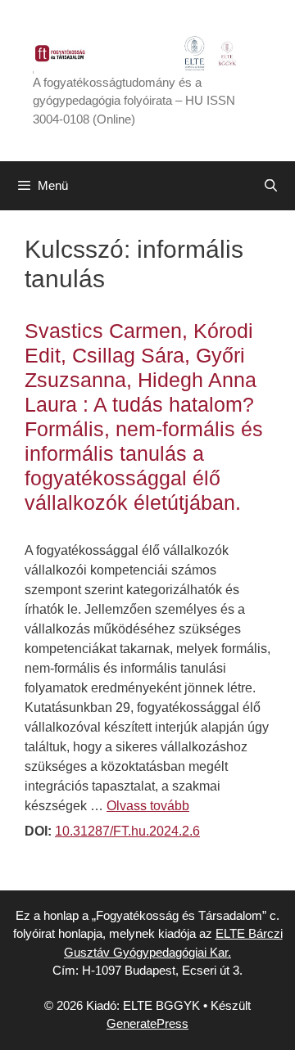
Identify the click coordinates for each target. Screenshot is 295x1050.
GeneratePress (147, 1023)
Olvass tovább (148, 806)
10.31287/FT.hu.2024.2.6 (127, 831)
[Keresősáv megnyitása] (271, 185)
